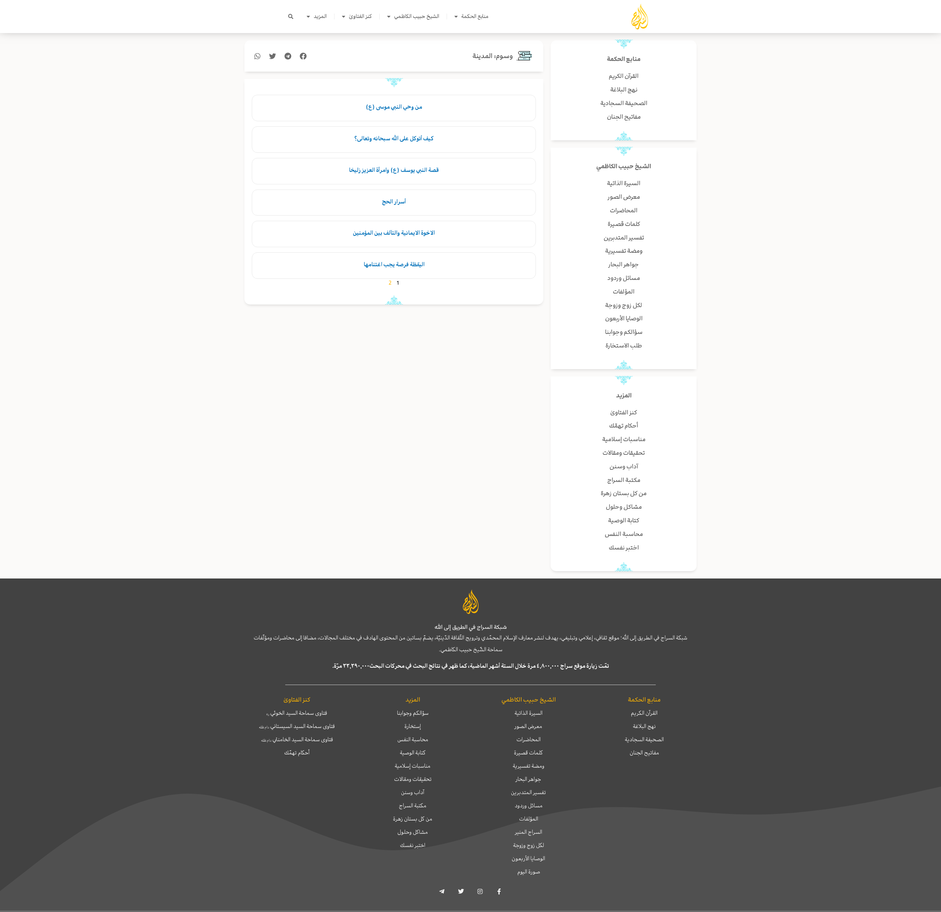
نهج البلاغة (644, 726)
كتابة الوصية (413, 752)
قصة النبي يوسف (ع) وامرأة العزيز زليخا (394, 170)
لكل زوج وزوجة (528, 845)
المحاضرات (528, 739)
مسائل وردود (529, 805)
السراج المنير (528, 832)
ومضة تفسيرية (528, 765)
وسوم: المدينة (492, 56)
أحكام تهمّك (297, 752)
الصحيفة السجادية (644, 739)
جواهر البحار (528, 779)
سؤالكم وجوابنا (413, 713)
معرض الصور (528, 726)
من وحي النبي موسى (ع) (394, 107)
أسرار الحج (394, 201)
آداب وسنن (412, 792)
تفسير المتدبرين (528, 792)
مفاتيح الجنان (644, 752)
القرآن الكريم (644, 713)
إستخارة (412, 726)
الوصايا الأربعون (528, 858)
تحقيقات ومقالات (413, 779)
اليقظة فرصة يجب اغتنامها (394, 264)
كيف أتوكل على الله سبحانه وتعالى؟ (393, 138)
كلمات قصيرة (528, 752)
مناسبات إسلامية (412, 765)
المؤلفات (528, 818)
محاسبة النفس (412, 739)
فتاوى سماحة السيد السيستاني (297, 726)
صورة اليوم (528, 871)
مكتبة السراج (412, 805)
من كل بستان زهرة (412, 818)
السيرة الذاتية (529, 713)
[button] (291, 16)
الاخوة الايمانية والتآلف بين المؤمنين (394, 233)
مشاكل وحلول (412, 832)
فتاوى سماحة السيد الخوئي (296, 713)
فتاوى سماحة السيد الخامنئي (297, 739)
